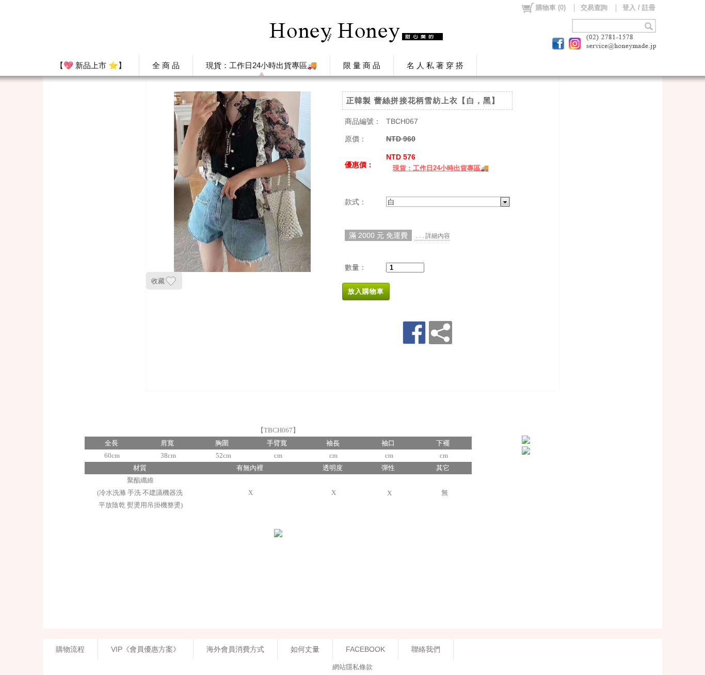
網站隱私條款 (352, 667)
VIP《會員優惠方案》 (145, 649)
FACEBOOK (365, 649)
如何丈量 (305, 649)
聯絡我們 (425, 649)
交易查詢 (594, 7)
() (551, 7)
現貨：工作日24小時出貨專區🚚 (261, 65)
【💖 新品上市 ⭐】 (91, 65)
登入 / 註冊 (638, 7)
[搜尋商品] (650, 26)
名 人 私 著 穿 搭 (435, 65)
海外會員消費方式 (235, 649)
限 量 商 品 (361, 65)
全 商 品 (166, 65)
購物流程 (70, 649)
